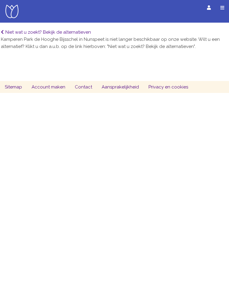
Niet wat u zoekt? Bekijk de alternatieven (48, 32)
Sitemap (13, 87)
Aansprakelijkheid (120, 87)
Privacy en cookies (168, 87)
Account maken (48, 87)
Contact (83, 87)
